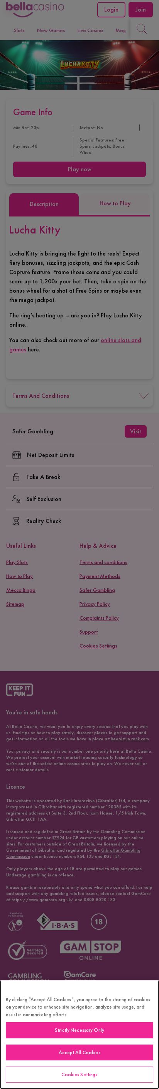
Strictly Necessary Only (79, 1030)
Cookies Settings (79, 1074)
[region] (79, 1034)
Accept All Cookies (79, 1052)
